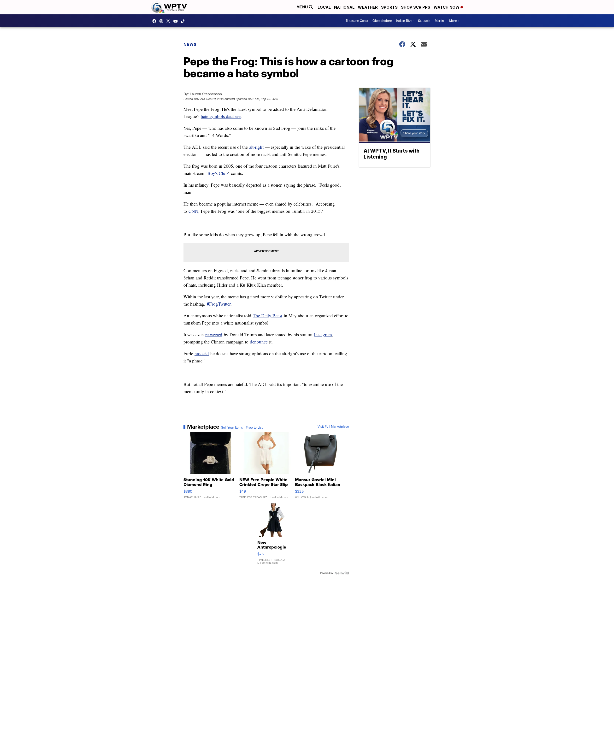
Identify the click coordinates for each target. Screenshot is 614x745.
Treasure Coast (357, 20)
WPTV (169, 21)
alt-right (256, 147)
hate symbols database (221, 116)
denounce (259, 342)
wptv (162, 21)
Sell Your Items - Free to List (242, 427)
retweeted (213, 334)
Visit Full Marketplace (333, 426)
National (344, 7)
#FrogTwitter (218, 304)
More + (454, 20)
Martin (439, 20)
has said (202, 353)
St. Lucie (424, 20)
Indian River (405, 20)
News (190, 44)
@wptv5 (184, 21)
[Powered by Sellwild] (342, 573)
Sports (389, 7)
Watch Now (447, 7)
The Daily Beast (267, 316)
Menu (302, 7)
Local (324, 7)
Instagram (323, 334)
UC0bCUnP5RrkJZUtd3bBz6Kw (176, 21)
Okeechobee (382, 20)
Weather (368, 7)
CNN (193, 211)
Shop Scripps (415, 7)
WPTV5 (155, 21)
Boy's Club (217, 173)
